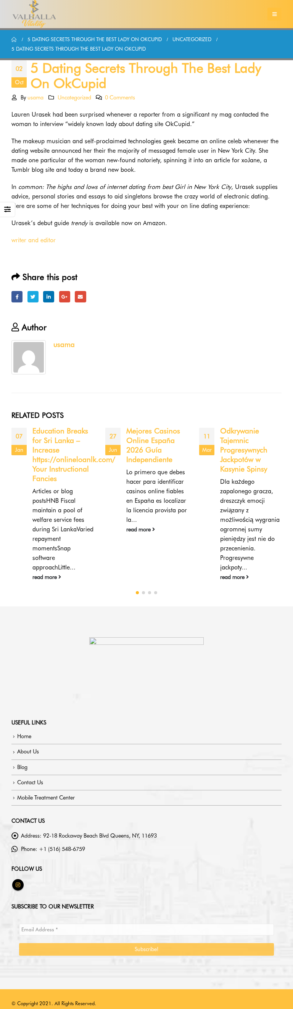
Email (80, 296)
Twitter (33, 296)
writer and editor (33, 240)
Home (24, 736)
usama (35, 97)
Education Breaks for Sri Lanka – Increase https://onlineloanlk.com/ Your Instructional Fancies (73, 455)
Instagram (18, 885)
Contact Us (30, 782)
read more (45, 577)
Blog (22, 767)
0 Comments (120, 97)
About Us (28, 751)
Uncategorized (74, 97)
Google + (64, 296)
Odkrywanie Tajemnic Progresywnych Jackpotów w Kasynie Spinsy (243, 450)
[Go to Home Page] (14, 39)
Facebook (17, 296)
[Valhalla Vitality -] (34, 14)
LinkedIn (48, 296)
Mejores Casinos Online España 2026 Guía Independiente (153, 445)
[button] (137, 592)
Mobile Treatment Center (46, 797)
